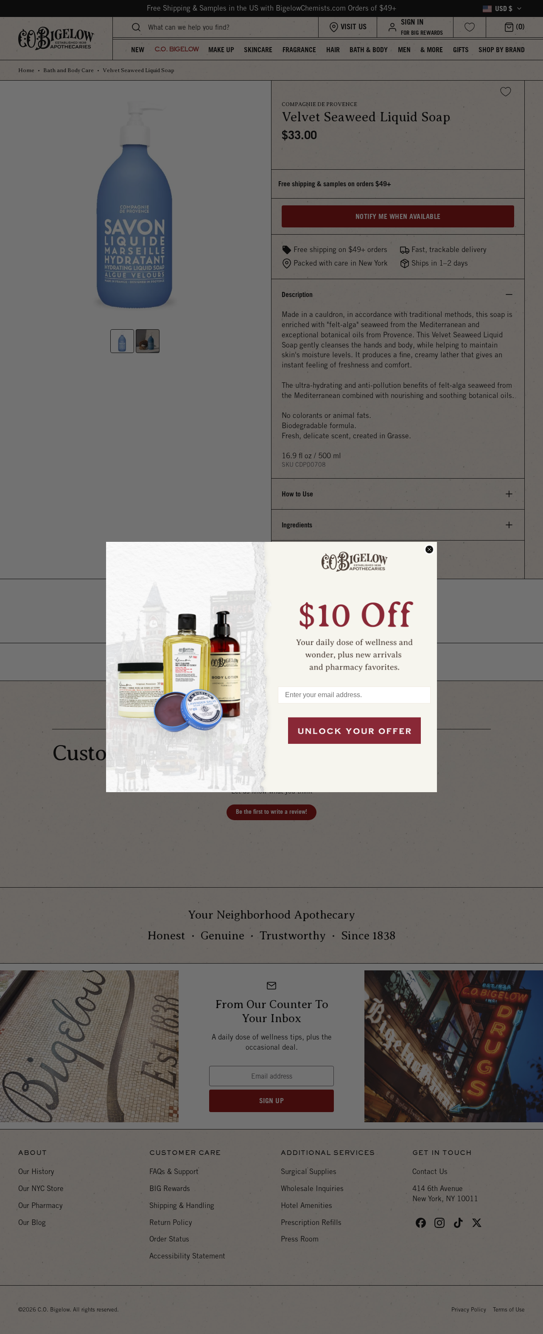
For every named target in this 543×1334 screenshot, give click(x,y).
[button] (354, 610)
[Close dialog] (429, 549)
